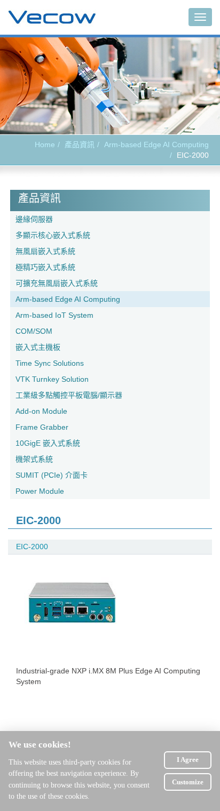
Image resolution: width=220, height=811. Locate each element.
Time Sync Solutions (49, 363)
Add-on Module (41, 411)
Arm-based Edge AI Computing (156, 144)
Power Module (39, 491)
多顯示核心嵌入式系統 (52, 235)
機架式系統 (34, 459)
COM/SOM (33, 331)
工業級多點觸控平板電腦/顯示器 (68, 395)
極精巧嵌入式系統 (45, 267)
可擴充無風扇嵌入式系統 (56, 283)
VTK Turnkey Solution (52, 379)
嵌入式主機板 (37, 347)
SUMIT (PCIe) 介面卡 (51, 475)
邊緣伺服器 (34, 219)
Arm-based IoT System (54, 315)
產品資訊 (80, 144)
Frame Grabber (41, 427)
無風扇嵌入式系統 (45, 251)
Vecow (52, 17)
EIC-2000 (32, 546)
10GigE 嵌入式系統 (47, 443)
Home (45, 144)
